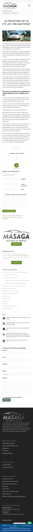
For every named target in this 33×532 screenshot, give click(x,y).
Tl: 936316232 (5, 512)
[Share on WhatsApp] (16, 158)
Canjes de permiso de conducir (9, 288)
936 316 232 (10, 525)
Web (22, 189)
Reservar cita (20, 527)
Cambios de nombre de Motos (11, 277)
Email (4, 357)
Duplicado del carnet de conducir (10, 293)
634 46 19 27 (19, 525)
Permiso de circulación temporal (9, 306)
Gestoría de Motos (6, 464)
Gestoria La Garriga (7, 520)
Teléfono (4, 364)
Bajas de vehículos (6, 308)
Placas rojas (5, 303)
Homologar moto (6, 298)
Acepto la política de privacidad (13, 397)
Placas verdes (5, 301)
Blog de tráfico (5, 448)
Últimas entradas (7, 11)
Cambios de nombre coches (10, 275)
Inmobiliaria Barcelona (7, 453)
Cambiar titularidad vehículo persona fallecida (15, 283)
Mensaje (4, 378)
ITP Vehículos (5, 450)
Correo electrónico (24, 185)
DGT (25, 135)
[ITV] (16, 35)
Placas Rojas (5, 486)
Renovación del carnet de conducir (10, 291)
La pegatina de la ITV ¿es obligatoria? (17, 22)
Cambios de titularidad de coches (10, 445)
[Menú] (28, 5)
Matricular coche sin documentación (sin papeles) (13, 286)
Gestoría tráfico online (7, 467)
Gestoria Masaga (5, 142)
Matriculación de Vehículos (8, 443)
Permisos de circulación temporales (10, 491)
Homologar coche (6, 296)
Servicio (4, 371)
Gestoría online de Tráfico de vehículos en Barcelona (14, 272)
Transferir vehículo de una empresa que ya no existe (16, 280)
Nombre (23, 179)
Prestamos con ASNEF (7, 478)
